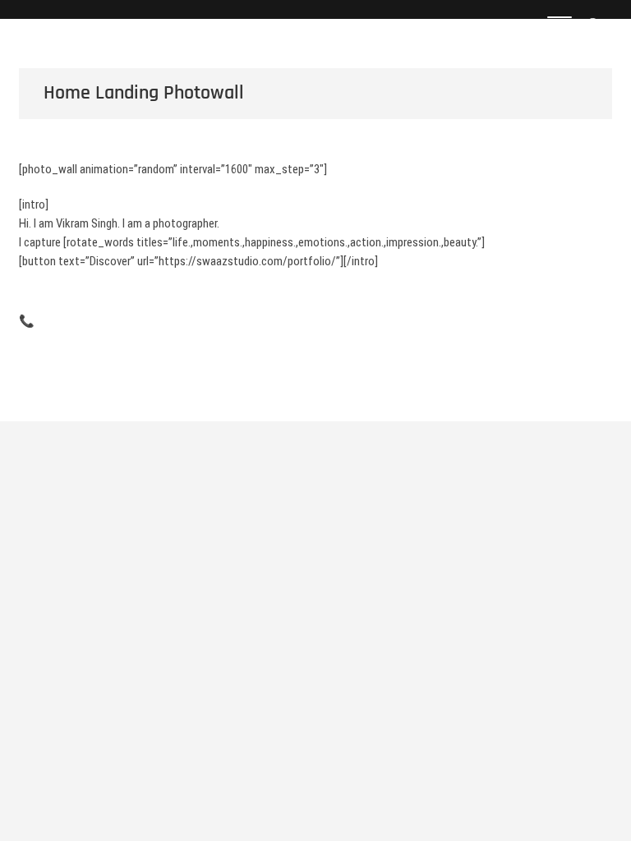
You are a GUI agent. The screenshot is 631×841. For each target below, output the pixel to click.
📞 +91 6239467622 (67, 321)
